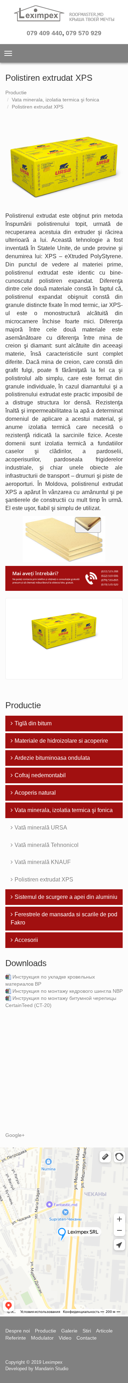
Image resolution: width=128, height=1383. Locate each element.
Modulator (42, 1338)
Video (65, 1338)
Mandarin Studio (51, 1368)
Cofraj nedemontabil (40, 775)
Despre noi (17, 1331)
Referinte (15, 1338)
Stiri (86, 1331)
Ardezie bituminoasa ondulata (52, 758)
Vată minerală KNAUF (43, 862)
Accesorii (26, 940)
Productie (16, 92)
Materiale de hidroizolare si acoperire (61, 741)
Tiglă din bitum (33, 723)
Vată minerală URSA (41, 828)
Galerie (69, 1331)
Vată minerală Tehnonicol (47, 845)
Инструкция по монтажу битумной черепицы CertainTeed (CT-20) (60, 1001)
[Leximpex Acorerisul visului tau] (64, 15)
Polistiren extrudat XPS (37, 107)
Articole (104, 1331)
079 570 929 (83, 33)
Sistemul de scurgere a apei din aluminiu (66, 897)
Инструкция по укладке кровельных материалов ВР (50, 980)
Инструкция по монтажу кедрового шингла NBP (67, 991)
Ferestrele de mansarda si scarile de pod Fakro (64, 918)
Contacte (86, 1338)
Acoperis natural (35, 793)
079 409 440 (44, 33)
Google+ (15, 1135)
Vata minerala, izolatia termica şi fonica (55, 99)
